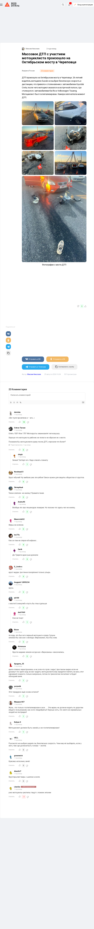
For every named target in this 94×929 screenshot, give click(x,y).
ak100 (16, 598)
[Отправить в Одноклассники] (8, 340)
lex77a (16, 535)
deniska (17, 412)
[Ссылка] (20, 402)
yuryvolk (17, 686)
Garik (20, 549)
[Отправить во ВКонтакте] (8, 333)
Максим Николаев (32, 49)
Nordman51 (19, 472)
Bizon (16, 630)
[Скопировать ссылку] (8, 353)
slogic (20, 454)
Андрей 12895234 (21, 582)
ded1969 (21, 612)
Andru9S (21, 502)
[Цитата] (17, 402)
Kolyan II (17, 722)
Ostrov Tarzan (19, 428)
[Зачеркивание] (14, 402)
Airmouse (22, 646)
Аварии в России (28, 71)
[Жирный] (10, 402)
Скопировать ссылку (66, 367)
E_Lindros (18, 567)
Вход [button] (85, 5)
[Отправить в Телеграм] (8, 346)
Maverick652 (19, 519)
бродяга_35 (19, 664)
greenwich (18, 756)
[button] (1, 4)
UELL (16, 738)
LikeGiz (17, 787)
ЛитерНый (18, 487)
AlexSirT (17, 771)
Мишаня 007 (19, 702)
